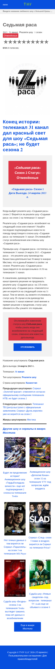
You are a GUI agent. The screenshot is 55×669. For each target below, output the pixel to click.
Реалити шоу (29, 377)
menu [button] (5, 4)
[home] (27, 4)
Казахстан (31, 382)
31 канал (19, 371)
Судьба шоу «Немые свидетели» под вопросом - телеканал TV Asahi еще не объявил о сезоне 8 (40, 600)
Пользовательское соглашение (24, 655)
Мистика (31, 419)
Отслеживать (28, 347)
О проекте (41, 652)
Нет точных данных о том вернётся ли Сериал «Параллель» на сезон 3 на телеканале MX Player (15, 547)
